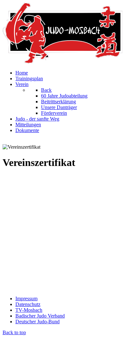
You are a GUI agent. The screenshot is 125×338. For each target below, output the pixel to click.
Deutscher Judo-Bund (37, 321)
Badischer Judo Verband (40, 315)
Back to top (14, 332)
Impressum (26, 298)
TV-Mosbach (28, 310)
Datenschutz (27, 304)
